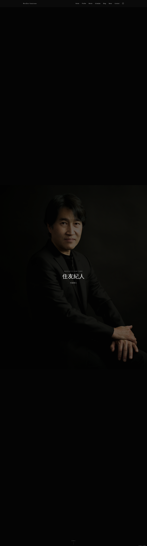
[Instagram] (123, 3)
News (110, 3)
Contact (117, 3)
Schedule (97, 3)
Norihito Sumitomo (30, 3)
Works (90, 3)
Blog (104, 3)
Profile (84, 3)
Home (77, 3)
